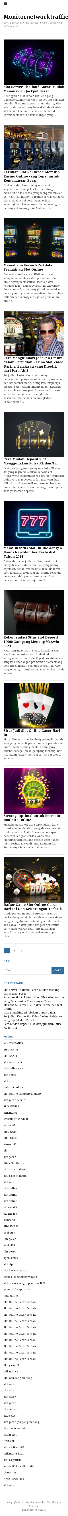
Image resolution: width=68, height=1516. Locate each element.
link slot (9, 1441)
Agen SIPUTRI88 (14, 1478)
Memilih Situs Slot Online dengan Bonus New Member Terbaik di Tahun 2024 (33, 552)
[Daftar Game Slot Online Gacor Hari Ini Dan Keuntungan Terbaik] (34, 879)
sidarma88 (10, 1207)
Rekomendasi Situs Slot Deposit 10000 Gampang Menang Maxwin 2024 (31, 641)
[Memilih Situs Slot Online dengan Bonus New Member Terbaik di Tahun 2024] (34, 523)
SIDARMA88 (11, 1226)
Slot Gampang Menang (18, 1377)
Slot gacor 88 (12, 1365)
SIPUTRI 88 (10, 1138)
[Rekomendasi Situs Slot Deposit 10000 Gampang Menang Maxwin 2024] (34, 612)
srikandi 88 (11, 1371)
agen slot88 (11, 1257)
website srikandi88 (16, 1119)
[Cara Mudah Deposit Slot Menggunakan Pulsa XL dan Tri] (34, 434)
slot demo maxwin (15, 1428)
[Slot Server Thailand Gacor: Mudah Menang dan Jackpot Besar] (34, 62)
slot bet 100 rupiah (16, 1270)
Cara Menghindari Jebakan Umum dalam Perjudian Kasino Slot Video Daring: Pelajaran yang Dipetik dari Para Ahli (33, 1016)
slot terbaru (11, 1409)
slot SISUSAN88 (13, 1043)
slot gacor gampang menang (21, 1422)
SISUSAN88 (11, 1055)
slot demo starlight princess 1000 (25, 1283)
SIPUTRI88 (10, 1131)
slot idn (8, 1081)
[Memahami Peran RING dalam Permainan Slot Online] (34, 240)
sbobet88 (9, 1232)
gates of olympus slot (17, 1289)
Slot (6, 1150)
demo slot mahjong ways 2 (20, 1276)
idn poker (10, 1239)
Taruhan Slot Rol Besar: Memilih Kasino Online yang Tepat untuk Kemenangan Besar (32, 176)
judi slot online (13, 1087)
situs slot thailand (15, 1169)
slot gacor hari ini (15, 1062)
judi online (11, 1295)
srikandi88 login (14, 1453)
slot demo (10, 1074)
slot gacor (10, 1156)
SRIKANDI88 (11, 1106)
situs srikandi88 (14, 1447)
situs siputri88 (13, 1459)
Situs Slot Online (14, 1163)
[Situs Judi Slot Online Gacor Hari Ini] (34, 705)
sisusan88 (10, 1144)
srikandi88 (10, 1112)
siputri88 (9, 1125)
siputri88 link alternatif (19, 1466)
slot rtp (8, 1264)
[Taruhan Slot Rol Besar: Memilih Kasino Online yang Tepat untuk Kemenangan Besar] (34, 147)
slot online (10, 1188)
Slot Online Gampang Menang (23, 1093)
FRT (44, 1510)
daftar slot (10, 1434)
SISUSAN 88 (11, 1049)
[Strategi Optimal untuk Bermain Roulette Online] (34, 790)
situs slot (9, 1415)
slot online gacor (14, 1068)
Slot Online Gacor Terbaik (20, 1302)
